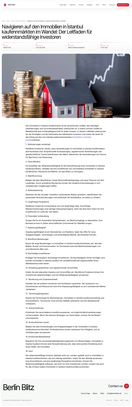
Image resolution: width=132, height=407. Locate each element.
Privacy (116, 400)
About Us (109, 400)
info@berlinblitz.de (114, 393)
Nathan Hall (7, 47)
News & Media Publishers (18, 21)
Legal (126, 400)
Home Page (85, 393)
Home (3, 21)
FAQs (102, 393)
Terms (121, 400)
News (8, 21)
